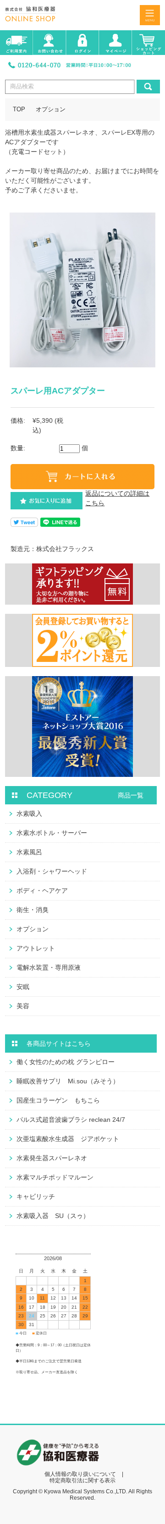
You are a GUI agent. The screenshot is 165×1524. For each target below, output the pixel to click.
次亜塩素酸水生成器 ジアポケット (67, 1138)
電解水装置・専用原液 (48, 967)
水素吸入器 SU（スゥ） (52, 1215)
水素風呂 (29, 852)
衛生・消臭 (32, 909)
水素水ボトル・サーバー (51, 832)
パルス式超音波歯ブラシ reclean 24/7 (70, 1119)
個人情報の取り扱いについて (80, 1474)
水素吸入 (29, 813)
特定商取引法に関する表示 (83, 1480)
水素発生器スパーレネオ (51, 1158)
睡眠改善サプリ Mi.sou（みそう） (67, 1081)
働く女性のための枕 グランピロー (65, 1061)
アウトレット (35, 948)
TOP (19, 109)
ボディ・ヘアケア (42, 890)
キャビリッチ (35, 1196)
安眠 (22, 986)
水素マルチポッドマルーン (55, 1177)
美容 (22, 1006)
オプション (51, 109)
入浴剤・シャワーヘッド (51, 871)
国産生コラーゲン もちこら (58, 1100)
